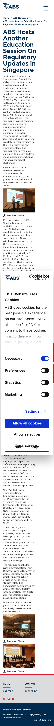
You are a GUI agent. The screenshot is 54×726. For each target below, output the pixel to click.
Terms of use (20, 715)
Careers (8, 691)
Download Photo (15, 215)
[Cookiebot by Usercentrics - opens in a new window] (37, 277)
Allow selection (27, 434)
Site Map (7, 715)
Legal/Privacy (34, 715)
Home (6, 684)
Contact (30, 684)
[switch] (45, 370)
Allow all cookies (27, 423)
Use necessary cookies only (27, 446)
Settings (32, 411)
